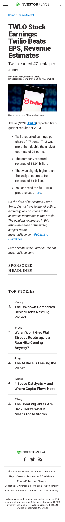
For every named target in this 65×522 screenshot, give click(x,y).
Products (36, 471)
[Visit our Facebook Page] (24, 459)
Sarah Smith (17, 77)
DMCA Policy (51, 490)
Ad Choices (40, 481)
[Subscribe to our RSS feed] (40, 459)
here (38, 192)
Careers (20, 476)
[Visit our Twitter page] (32, 459)
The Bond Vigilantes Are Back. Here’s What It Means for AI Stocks (34, 409)
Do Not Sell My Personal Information (23, 485)
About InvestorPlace (18, 471)
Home (11, 15)
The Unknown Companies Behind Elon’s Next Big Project (35, 312)
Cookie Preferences (15, 490)
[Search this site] (59, 4)
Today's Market (25, 15)
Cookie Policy (51, 485)
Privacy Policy (24, 481)
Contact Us (49, 471)
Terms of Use (35, 490)
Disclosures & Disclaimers (40, 476)
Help (11, 476)
